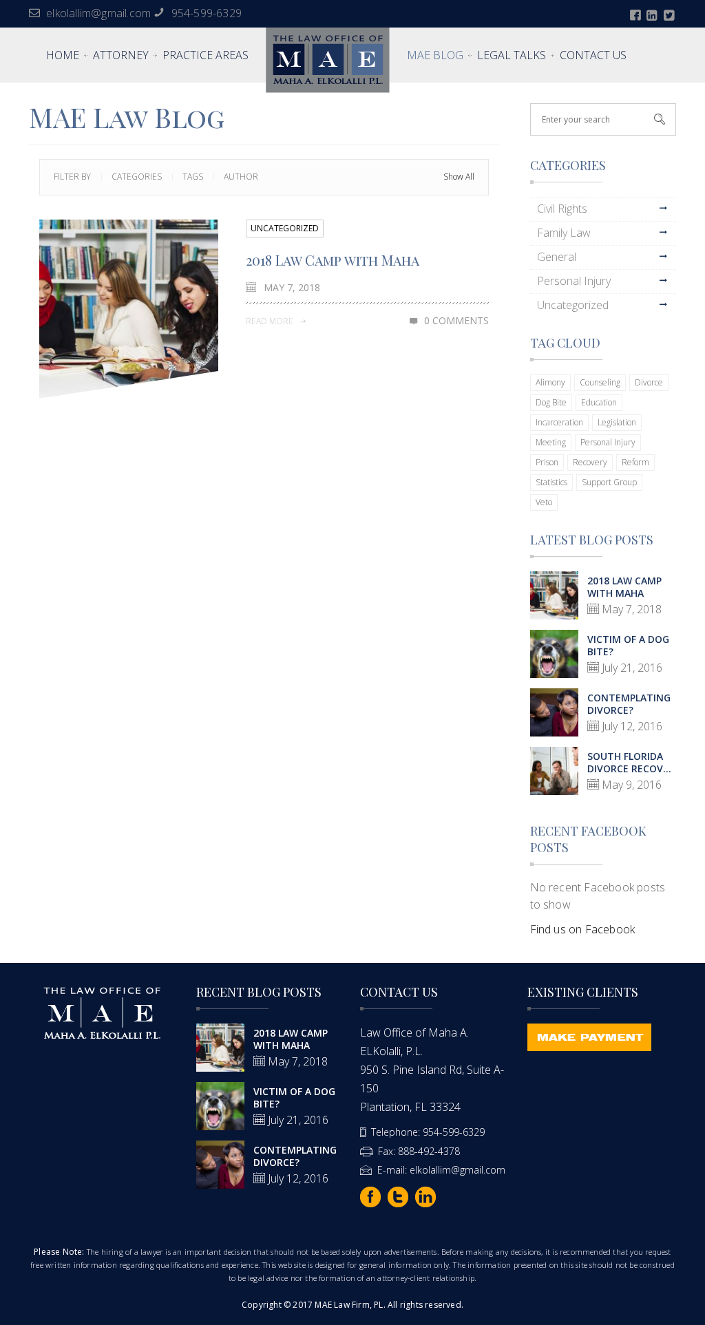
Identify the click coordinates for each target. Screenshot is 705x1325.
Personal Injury (574, 280)
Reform (635, 462)
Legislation (617, 422)
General (556, 256)
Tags (192, 176)
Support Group (609, 482)
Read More (270, 321)
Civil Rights (562, 208)
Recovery (590, 462)
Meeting (551, 442)
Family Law (564, 232)
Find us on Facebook (582, 929)
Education (599, 402)
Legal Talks (511, 55)
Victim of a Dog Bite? (628, 645)
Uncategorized (285, 228)
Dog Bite (551, 402)
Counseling (600, 382)
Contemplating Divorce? (629, 704)
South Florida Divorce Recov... (629, 762)
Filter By (72, 176)
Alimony (550, 382)
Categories (137, 176)
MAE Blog (435, 55)
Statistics (551, 482)
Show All (458, 176)
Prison (547, 462)
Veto (544, 502)
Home (62, 55)
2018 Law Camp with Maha (332, 260)
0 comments (456, 320)
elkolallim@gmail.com (98, 13)
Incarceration (559, 422)
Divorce (649, 382)
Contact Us (593, 55)
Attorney (121, 55)
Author (241, 176)
